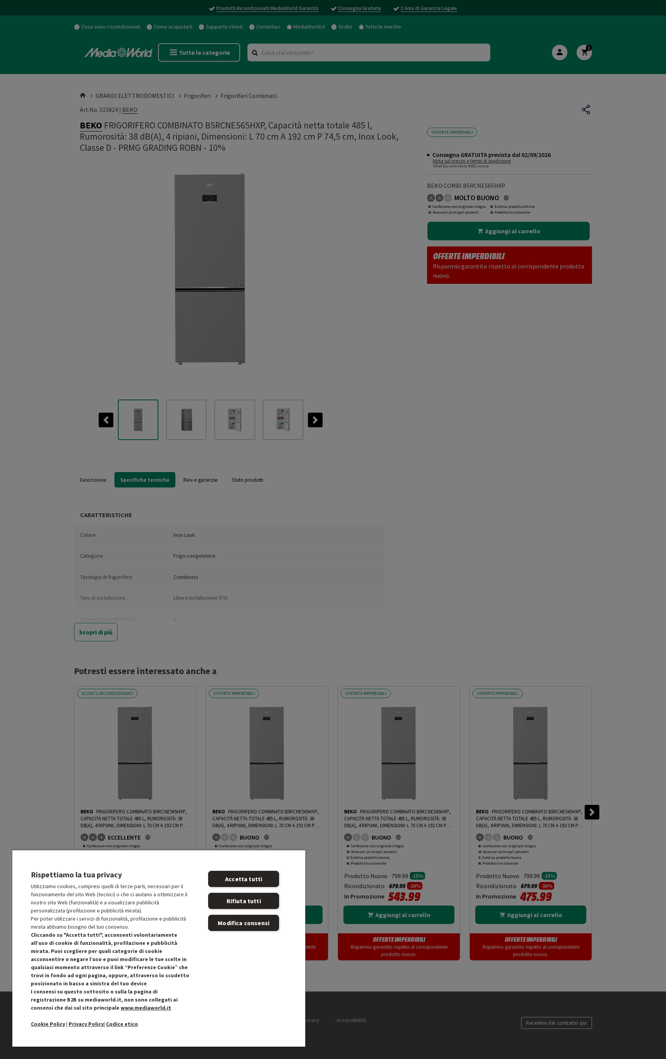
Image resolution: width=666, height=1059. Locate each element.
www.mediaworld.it (146, 1007)
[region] (158, 948)
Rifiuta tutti (244, 901)
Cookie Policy (48, 1023)
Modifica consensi (243, 923)
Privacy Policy (86, 1023)
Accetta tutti (243, 879)
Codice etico (122, 1023)
